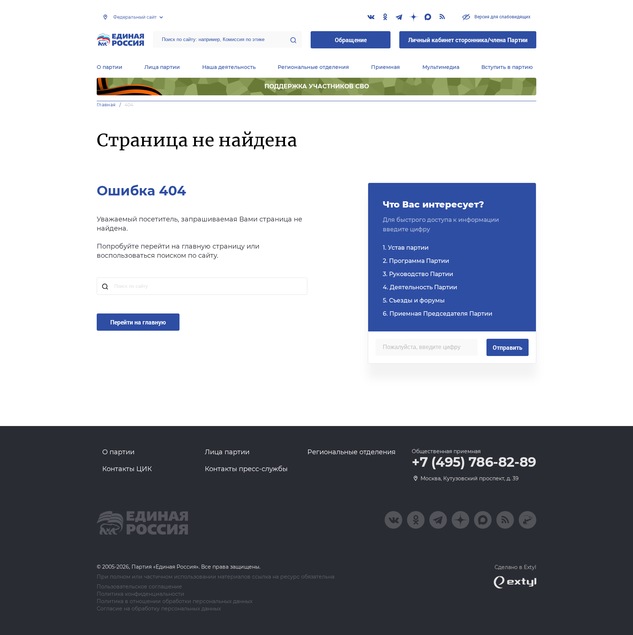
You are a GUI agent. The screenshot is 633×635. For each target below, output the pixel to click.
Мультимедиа (440, 67)
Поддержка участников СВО (316, 86)
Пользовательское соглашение (139, 587)
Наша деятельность (229, 67)
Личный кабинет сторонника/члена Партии (468, 40)
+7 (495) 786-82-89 (474, 462)
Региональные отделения (313, 67)
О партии (109, 67)
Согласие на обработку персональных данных (159, 609)
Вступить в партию (507, 67)
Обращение (351, 40)
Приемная (385, 67)
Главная (106, 104)
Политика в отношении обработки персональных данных (174, 601)
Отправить (507, 347)
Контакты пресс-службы (246, 469)
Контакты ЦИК (127, 469)
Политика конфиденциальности (140, 594)
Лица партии (162, 67)
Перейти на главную (138, 322)
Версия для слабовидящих (501, 16)
